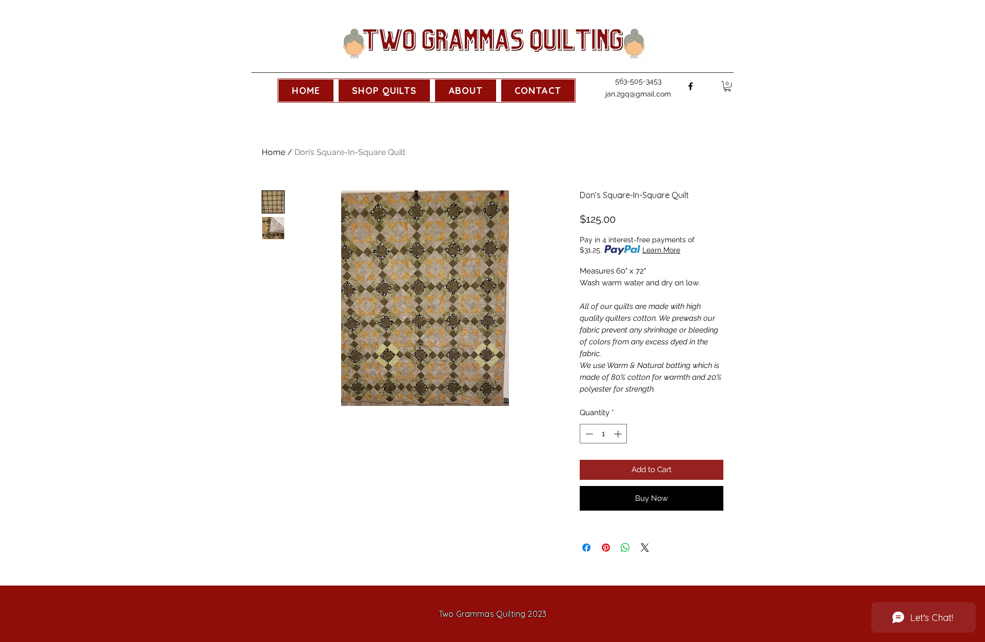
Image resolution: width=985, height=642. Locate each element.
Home (273, 152)
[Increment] (619, 433)
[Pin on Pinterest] (606, 547)
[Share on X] (645, 547)
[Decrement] (588, 433)
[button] (384, 90)
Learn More (661, 250)
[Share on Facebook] (586, 547)
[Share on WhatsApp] (625, 547)
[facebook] (690, 86)
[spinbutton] (603, 433)
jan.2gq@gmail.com (638, 94)
